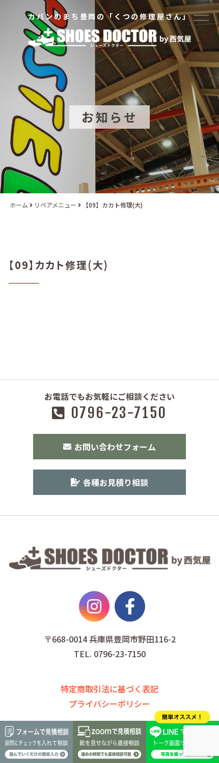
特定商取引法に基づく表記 (109, 689)
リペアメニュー (55, 204)
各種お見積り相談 (115, 482)
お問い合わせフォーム (115, 447)
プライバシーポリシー (109, 703)
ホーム (19, 204)
